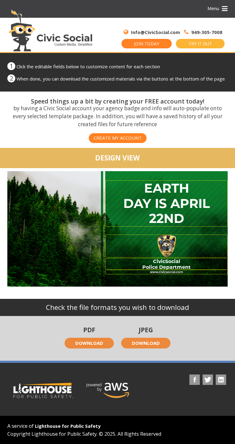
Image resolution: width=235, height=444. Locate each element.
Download (89, 343)
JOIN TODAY (146, 44)
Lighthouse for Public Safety (68, 426)
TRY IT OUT (200, 44)
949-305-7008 (206, 32)
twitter (208, 379)
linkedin (221, 379)
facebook (194, 379)
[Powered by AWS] (107, 390)
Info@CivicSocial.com (155, 32)
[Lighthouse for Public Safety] (43, 390)
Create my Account (118, 138)
